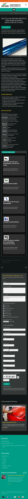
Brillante (16, 260)
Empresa (4, 458)
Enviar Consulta (6, 27)
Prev (24, 473)
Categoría (16, 13)
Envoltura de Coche (5, 262)
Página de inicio (5, 456)
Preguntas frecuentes (6, 465)
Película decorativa (23, 13)
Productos (4, 459)
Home (11, 13)
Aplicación (4, 461)
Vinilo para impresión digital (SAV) (16, 475)
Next (26, 473)
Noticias (4, 463)
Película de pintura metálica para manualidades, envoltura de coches (11, 242)
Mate (20, 260)
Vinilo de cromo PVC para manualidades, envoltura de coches (11, 163)
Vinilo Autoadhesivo (10, 260)
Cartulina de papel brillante (11, 222)
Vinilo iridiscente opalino (10, 183)
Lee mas (4, 428)
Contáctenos (4, 467)
